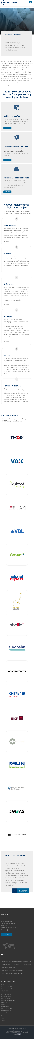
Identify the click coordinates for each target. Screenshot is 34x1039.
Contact (7, 934)
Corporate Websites (6, 1010)
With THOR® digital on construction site (12, 973)
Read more (7, 128)
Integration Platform (6, 1008)
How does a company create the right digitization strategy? (17, 964)
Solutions (4, 991)
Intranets (3, 1004)
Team (2, 1018)
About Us (4, 1012)
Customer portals (6, 996)
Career (3, 1020)
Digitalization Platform (7, 985)
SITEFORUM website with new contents (12, 970)
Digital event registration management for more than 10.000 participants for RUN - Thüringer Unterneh (17, 961)
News (3, 1016)
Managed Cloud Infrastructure (9, 989)
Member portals (5, 998)
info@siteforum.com (10, 930)
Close (19, 1034)
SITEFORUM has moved (8, 967)
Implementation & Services (8, 987)
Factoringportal (5, 1002)
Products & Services (8, 981)
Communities (5, 1006)
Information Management (8, 1000)
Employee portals (6, 994)
